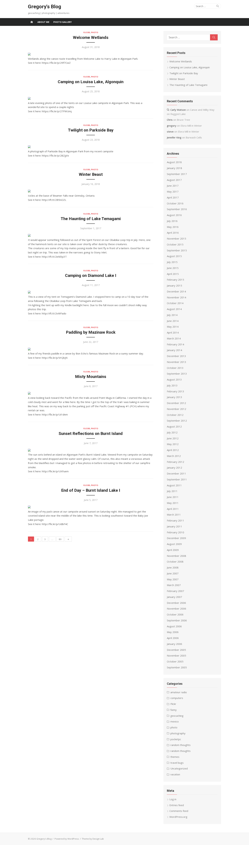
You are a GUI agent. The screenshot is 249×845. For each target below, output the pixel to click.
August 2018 (174, 162)
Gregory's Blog (44, 6)
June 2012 (173, 438)
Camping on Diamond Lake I (90, 275)
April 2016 (173, 232)
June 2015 (173, 268)
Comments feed (178, 811)
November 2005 (176, 655)
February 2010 (175, 532)
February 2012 (175, 461)
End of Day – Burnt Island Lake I (90, 490)
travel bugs (177, 762)
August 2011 (174, 485)
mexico (174, 721)
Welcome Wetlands (90, 37)
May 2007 (173, 579)
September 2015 (177, 250)
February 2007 (175, 591)
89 (60, 539)
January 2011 (174, 526)
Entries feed (176, 805)
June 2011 (173, 497)
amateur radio (178, 692)
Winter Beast (91, 174)
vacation (175, 774)
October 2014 (175, 303)
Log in (172, 799)
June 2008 (173, 567)
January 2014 (174, 350)
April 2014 (173, 332)
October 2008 (175, 561)
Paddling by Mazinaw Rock (91, 332)
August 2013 (174, 379)
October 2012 (175, 414)
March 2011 (174, 514)
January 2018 (174, 168)
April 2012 (173, 450)
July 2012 (172, 432)
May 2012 (173, 444)
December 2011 (176, 473)
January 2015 (174, 285)
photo (94, 32)
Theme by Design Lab (93, 838)
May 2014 (173, 326)
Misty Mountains (90, 376)
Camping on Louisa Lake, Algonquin (90, 81)
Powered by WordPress (67, 838)
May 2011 (173, 503)
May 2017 (173, 191)
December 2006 (176, 602)
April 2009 (173, 550)
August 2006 (174, 626)
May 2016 (173, 227)
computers (176, 698)
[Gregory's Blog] (31, 22)
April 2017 (173, 197)
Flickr (86, 32)
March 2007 (174, 585)
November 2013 (176, 362)
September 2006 (177, 620)
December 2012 (176, 403)
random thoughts (180, 745)
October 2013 (175, 368)
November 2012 (176, 409)
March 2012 (174, 456)
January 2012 (174, 467)
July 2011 (172, 491)
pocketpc (175, 739)
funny (173, 709)
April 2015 (173, 274)
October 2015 (175, 244)
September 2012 (177, 420)
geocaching (176, 715)
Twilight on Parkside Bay (90, 130)
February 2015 (175, 279)
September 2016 (177, 209)
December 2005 (176, 649)
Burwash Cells (194, 137)
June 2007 (173, 573)
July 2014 (172, 315)
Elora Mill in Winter (191, 125)
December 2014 (176, 291)
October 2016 (175, 203)
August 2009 (174, 544)
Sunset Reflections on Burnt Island (91, 433)
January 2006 (174, 644)
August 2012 (174, 426)
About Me (43, 21)
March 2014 (174, 338)
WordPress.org (178, 816)
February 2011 (175, 520)
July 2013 (172, 385)
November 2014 (176, 297)
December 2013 (176, 356)
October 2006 (175, 614)
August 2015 (174, 256)
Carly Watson (178, 109)
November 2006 (176, 608)
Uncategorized (179, 768)
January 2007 (174, 597)
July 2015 (172, 262)
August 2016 (174, 215)
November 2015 (176, 238)
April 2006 (173, 638)
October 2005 (175, 661)
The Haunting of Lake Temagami (91, 218)
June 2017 (173, 185)
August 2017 (174, 180)
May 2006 (173, 632)
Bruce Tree (183, 119)
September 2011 (177, 479)
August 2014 (174, 309)
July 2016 (172, 221)
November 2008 (176, 555)
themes (174, 756)
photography (177, 733)
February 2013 (175, 391)
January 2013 (174, 397)
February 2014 (175, 344)
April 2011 (173, 508)
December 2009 (176, 538)
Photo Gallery (62, 21)
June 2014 (173, 321)
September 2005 (177, 667)
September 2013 (177, 373)
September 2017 (177, 174)
